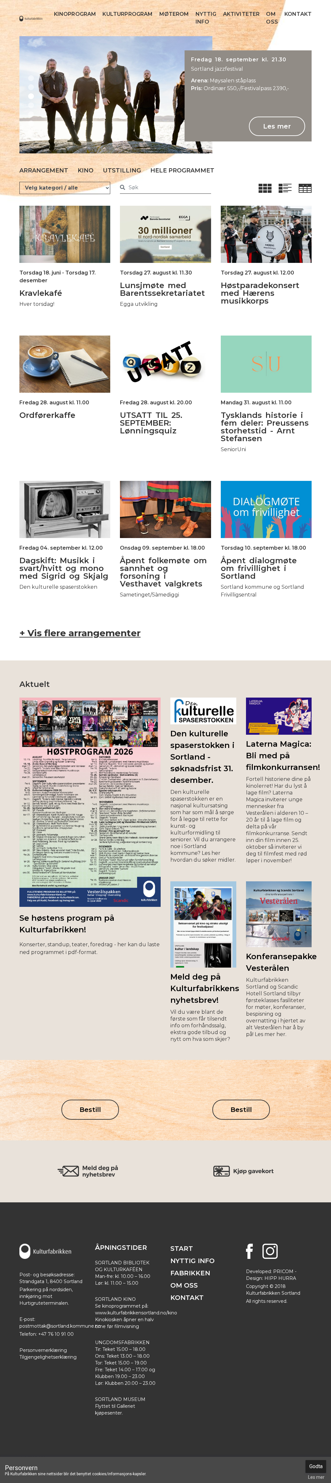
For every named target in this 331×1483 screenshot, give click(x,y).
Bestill (90, 1110)
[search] (122, 188)
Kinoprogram (75, 14)
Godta (316, 1466)
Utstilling (122, 170)
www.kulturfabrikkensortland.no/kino (136, 1313)
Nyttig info (206, 18)
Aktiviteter (241, 14)
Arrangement (43, 170)
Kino (85, 170)
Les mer (277, 126)
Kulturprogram (127, 14)
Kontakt (298, 14)
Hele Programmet (182, 170)
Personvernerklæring (43, 1350)
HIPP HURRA (280, 1278)
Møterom (174, 14)
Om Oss (272, 18)
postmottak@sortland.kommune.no (60, 1326)
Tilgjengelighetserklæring (48, 1357)
